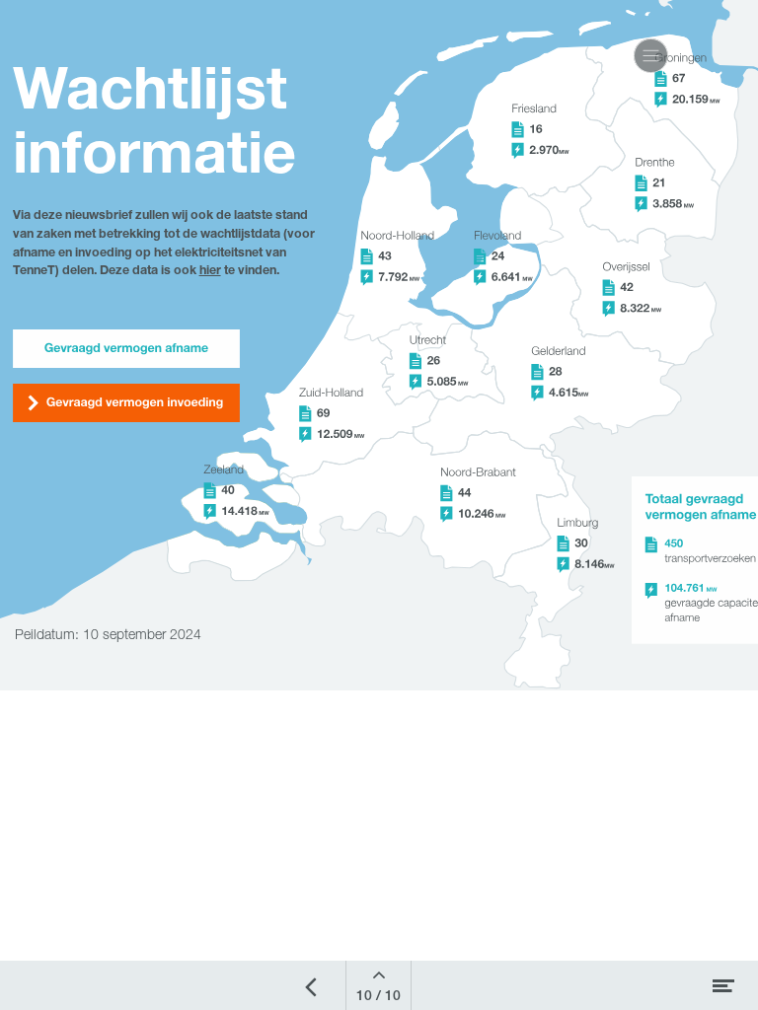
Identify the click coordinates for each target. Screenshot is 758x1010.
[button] (651, 55)
